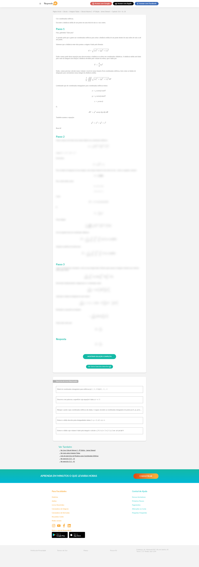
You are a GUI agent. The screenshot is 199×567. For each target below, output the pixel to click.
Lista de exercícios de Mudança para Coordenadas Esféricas (79, 456)
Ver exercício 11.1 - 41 (68, 461)
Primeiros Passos (138, 501)
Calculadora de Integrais (60, 509)
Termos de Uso (62, 550)
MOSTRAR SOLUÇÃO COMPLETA (99, 356)
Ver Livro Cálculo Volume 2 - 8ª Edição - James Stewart (78, 450)
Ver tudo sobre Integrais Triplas (70, 453)
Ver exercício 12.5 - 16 (68, 459)
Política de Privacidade (38, 550)
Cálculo (65, 11)
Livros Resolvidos (58, 505)
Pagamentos (136, 505)
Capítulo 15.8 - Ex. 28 (119, 11)
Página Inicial (57, 11)
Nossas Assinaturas (139, 497)
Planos (86, 550)
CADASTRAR (146, 476)
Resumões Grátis (58, 517)
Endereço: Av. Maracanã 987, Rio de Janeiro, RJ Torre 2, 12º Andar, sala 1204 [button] (152, 550)
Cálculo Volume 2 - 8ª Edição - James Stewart (95, 11)
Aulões (54, 501)
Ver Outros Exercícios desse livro (98, 366)
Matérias (55, 497)
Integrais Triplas (74, 11)
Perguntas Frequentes (139, 513)
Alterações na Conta (139, 509)
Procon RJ (113, 550)
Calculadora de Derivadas (61, 513)
